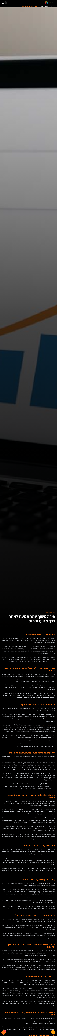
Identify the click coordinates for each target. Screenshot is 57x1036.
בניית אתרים (46, 725)
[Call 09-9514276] (6, 2)
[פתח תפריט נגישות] (53, 1032)
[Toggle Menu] (3, 3)
